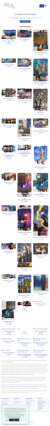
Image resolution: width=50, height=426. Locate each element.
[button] (45, 5)
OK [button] (14, 420)
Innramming (40, 408)
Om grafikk (40, 406)
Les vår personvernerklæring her (14, 417)
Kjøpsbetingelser (41, 401)
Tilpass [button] (6, 420)
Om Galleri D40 (41, 405)
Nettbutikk (40, 403)
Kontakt (39, 409)
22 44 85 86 (5, 403)
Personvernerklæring (42, 402)
